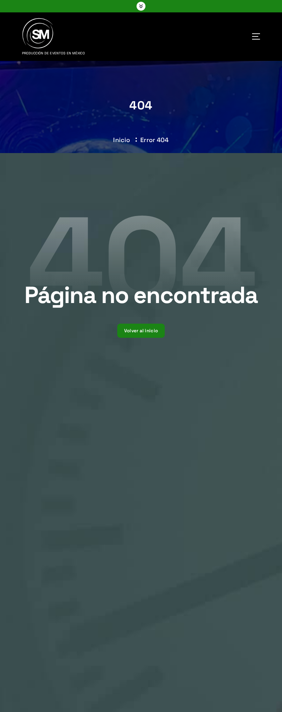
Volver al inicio (141, 331)
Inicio (121, 140)
